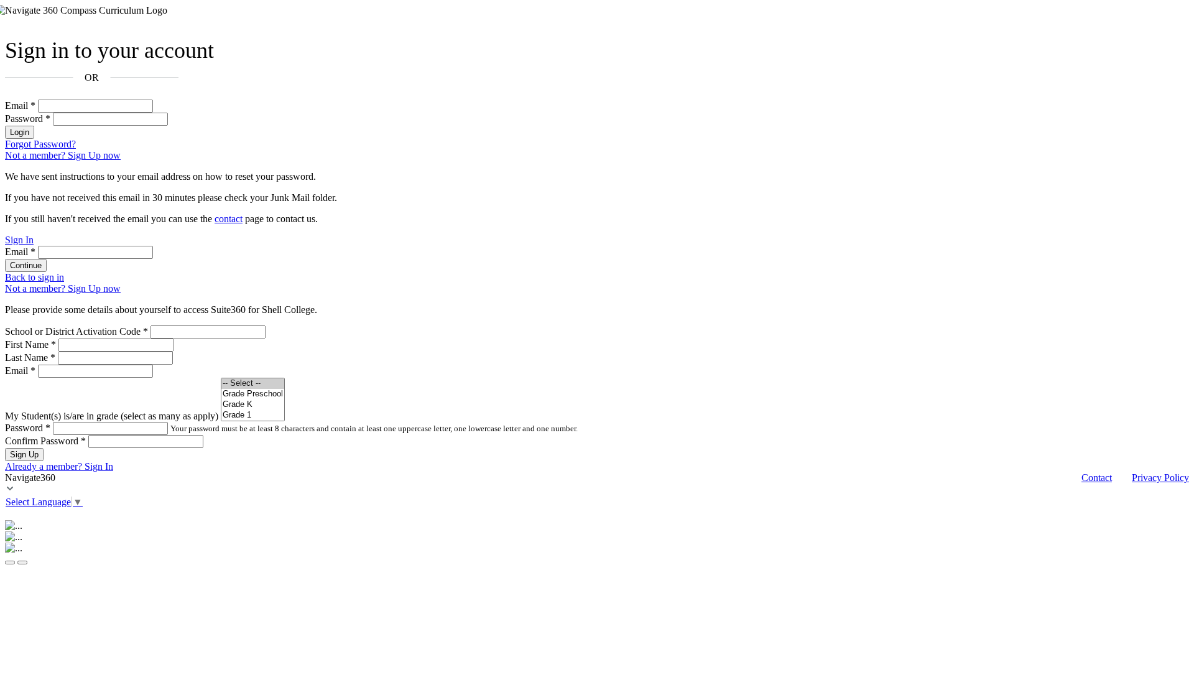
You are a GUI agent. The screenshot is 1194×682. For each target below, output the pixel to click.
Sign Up (24, 454)
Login (19, 132)
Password (27, 118)
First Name (30, 344)
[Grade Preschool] (252, 394)
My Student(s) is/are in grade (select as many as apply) (111, 416)
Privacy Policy (1160, 477)
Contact (1096, 477)
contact (229, 218)
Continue (26, 265)
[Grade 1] (252, 415)
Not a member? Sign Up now (63, 155)
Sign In (19, 240)
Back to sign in (34, 277)
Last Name (30, 357)
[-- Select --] (252, 383)
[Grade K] (252, 404)
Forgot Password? (40, 144)
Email (20, 105)
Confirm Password (45, 441)
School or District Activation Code (76, 331)
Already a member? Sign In (59, 466)
